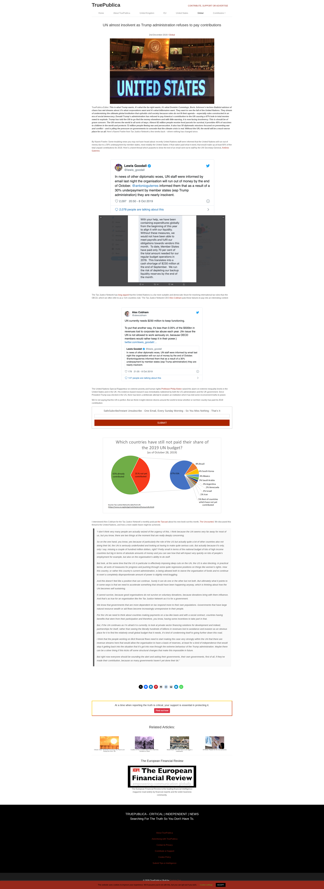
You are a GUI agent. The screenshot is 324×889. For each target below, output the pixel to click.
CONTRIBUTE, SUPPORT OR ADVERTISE (208, 6)
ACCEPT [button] (220, 885)
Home (101, 13)
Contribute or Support (164, 851)
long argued (123, 295)
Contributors (218, 13)
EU (165, 13)
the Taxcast (163, 522)
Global (201, 13)
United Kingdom (147, 13)
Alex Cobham (175, 298)
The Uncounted (207, 522)
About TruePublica (121, 13)
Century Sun (175, 880)
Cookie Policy (164, 857)
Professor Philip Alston (171, 389)
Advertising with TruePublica (164, 839)
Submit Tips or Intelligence (164, 863)
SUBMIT (162, 422)
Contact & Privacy (165, 845)
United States (182, 13)
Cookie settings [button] (206, 885)
